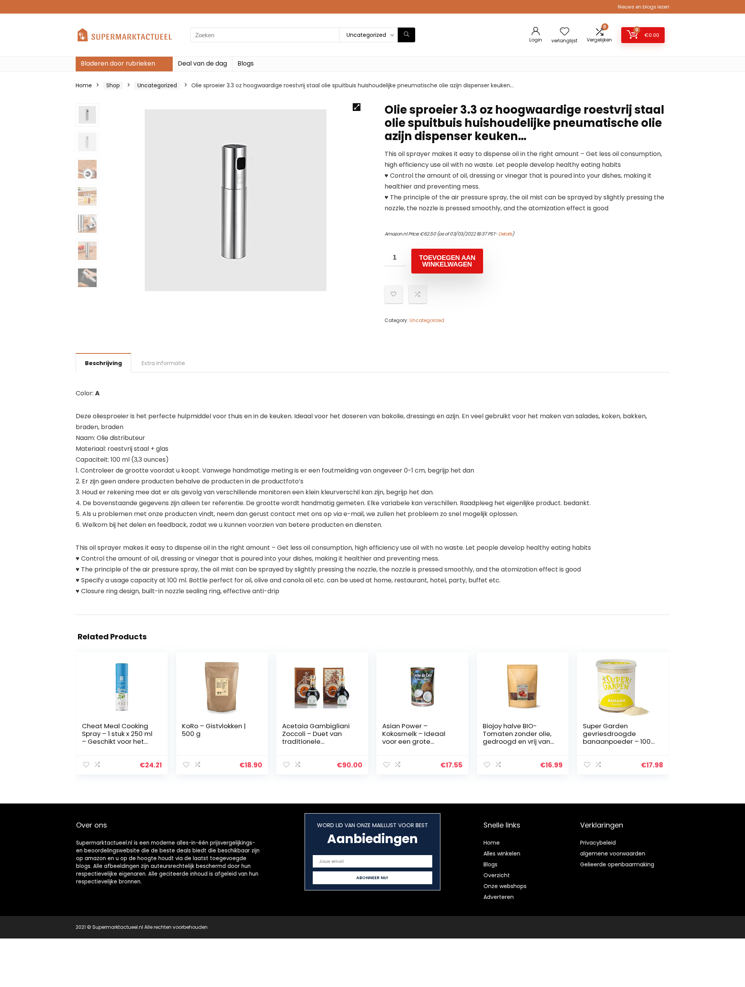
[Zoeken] (406, 35)
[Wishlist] (564, 32)
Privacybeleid (598, 843)
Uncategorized (157, 85)
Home (84, 85)
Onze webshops (505, 886)
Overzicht (496, 875)
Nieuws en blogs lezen (643, 6)
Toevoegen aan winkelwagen (447, 261)
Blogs (245, 63)
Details (505, 233)
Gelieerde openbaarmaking (617, 864)
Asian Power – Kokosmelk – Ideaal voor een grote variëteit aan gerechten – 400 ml (414, 741)
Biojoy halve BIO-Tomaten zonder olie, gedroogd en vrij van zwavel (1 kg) (517, 737)
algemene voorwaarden (612, 853)
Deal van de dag (202, 63)
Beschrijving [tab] (103, 363)
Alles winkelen (501, 853)
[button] (356, 107)
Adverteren (498, 897)
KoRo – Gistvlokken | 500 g (214, 729)
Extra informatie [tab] (163, 363)
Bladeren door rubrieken (118, 63)
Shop (113, 85)
